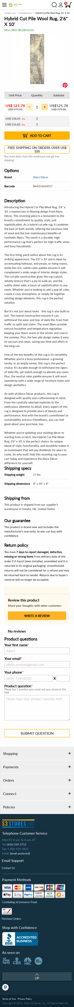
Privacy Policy (25, 998)
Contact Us (8, 867)
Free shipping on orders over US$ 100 (37, 149)
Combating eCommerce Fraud (19, 902)
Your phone (13, 672)
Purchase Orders (11, 918)
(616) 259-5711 (16, 844)
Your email (12, 658)
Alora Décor (40, 177)
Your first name (16, 645)
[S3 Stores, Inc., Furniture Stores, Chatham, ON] (20, 939)
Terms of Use (9, 998)
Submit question (37, 733)
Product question (17, 686)
